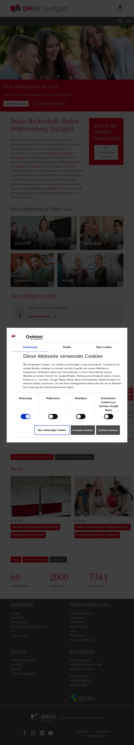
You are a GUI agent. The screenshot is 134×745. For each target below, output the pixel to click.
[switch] (53, 416)
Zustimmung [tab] (30, 347)
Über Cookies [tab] (104, 347)
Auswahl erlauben (83, 430)
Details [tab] (67, 347)
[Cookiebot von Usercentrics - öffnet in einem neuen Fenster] (28, 337)
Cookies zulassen (108, 430)
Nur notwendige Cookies (52, 430)
